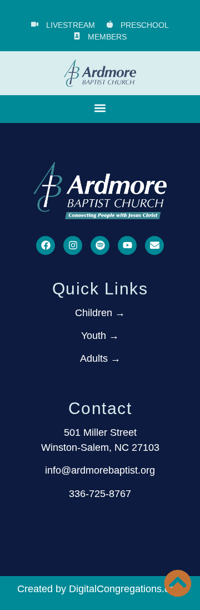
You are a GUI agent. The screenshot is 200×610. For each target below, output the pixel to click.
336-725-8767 (100, 493)
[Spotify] (100, 245)
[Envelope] (154, 245)
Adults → (100, 358)
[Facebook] (45, 245)
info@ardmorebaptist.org (100, 470)
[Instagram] (72, 245)
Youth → (100, 335)
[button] (100, 108)
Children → (100, 312)
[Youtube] (127, 245)
